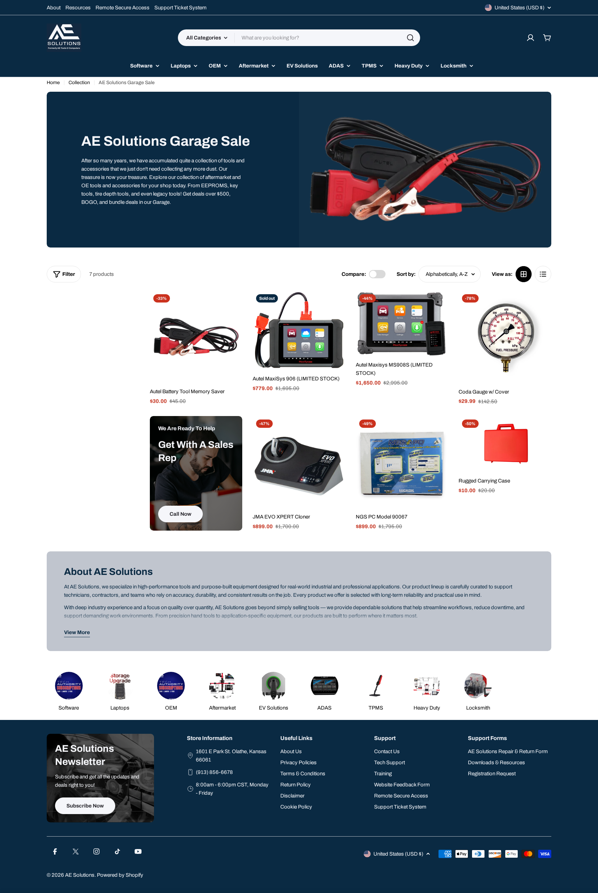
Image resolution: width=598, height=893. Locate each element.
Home (53, 82)
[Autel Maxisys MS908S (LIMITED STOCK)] (402, 324)
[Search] (410, 38)
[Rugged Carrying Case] (505, 444)
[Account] (530, 38)
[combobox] (299, 37)
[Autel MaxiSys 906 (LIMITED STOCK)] (299, 330)
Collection (79, 82)
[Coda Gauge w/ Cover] (505, 337)
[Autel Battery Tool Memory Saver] (196, 337)
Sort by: (406, 274)
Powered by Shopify (120, 875)
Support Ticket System (180, 7)
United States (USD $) (519, 7)
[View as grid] (523, 274)
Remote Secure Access (123, 7)
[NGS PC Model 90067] (402, 462)
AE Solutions (79, 875)
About (54, 7)
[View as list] (543, 274)
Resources (78, 7)
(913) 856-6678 (214, 772)
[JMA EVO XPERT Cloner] (299, 462)
